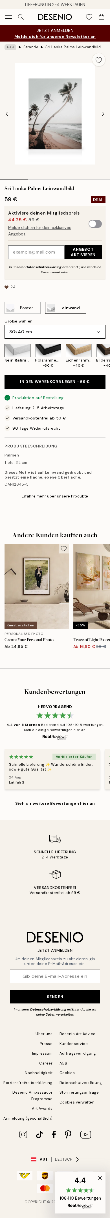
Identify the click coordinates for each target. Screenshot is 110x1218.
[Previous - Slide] (6, 113)
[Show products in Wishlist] (89, 17)
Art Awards (42, 1108)
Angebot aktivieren (83, 252)
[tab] (14, 177)
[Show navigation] (8, 17)
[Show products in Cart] (101, 17)
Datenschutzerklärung (43, 267)
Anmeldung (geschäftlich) (27, 1118)
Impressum (42, 1053)
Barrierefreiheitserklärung (28, 1082)
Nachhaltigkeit (38, 1072)
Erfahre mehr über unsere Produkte (55, 496)
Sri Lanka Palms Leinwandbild (73, 47)
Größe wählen (19, 321)
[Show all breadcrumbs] (10, 47)
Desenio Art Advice (78, 1033)
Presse (46, 1043)
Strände (31, 47)
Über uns (44, 1033)
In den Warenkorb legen (55, 381)
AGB (63, 1063)
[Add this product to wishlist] (98, 59)
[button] (80, 1192)
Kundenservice (74, 1043)
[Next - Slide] (103, 113)
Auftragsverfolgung (78, 1053)
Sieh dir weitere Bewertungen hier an (55, 803)
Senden (55, 996)
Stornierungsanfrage (79, 1092)
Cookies (67, 1072)
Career (45, 1063)
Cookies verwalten (77, 1102)
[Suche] (21, 17)
